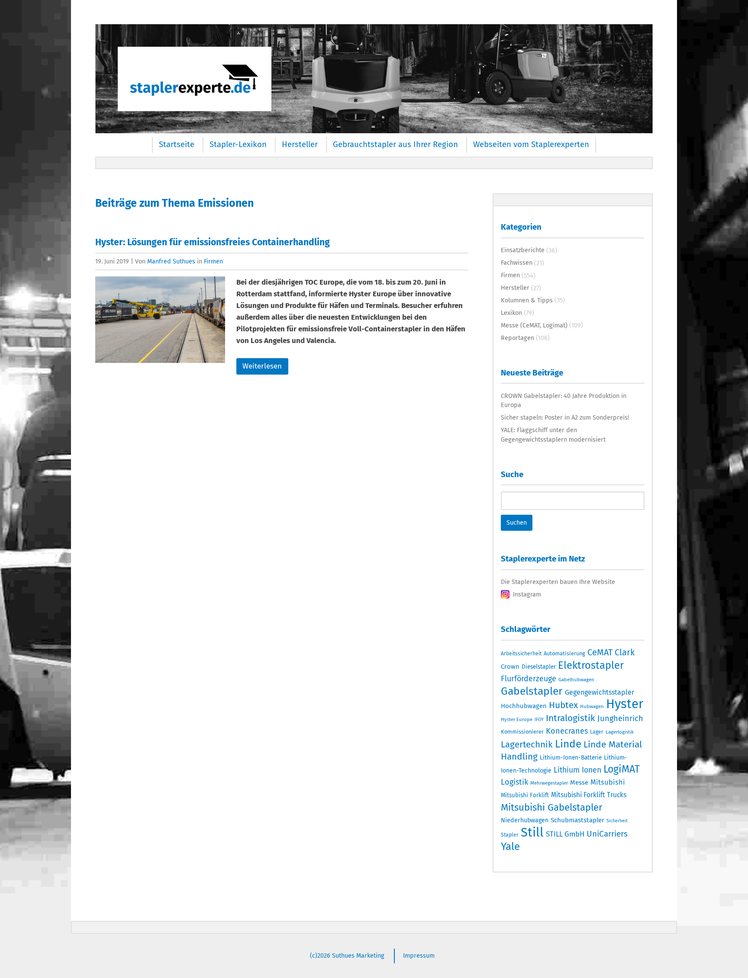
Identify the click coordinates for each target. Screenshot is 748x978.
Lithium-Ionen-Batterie (571, 757)
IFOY (539, 719)
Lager (596, 732)
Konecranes (567, 731)
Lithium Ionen (577, 770)
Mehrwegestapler (549, 783)
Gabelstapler (532, 691)
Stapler (510, 835)
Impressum (419, 955)
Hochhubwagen (524, 706)
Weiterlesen (262, 366)
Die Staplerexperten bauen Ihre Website (558, 582)
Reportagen (517, 338)
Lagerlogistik (620, 732)
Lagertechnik (527, 744)
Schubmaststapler (577, 820)
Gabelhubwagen (576, 680)
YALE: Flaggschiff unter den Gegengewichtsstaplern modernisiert (553, 434)
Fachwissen (516, 262)
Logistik (514, 782)
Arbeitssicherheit (521, 654)
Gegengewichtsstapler (599, 692)
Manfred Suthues (171, 261)
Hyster (624, 704)
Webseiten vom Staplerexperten (531, 144)
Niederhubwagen (524, 820)
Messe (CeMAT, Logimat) (534, 325)
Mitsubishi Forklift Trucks (588, 795)
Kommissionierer (522, 731)
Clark (625, 652)
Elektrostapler (591, 665)
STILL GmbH (565, 834)
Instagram (527, 594)
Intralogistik (570, 718)
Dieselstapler (539, 667)
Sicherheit (617, 821)
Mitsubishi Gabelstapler (552, 807)
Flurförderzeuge (528, 678)
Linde (568, 744)
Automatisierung (564, 653)
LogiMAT (621, 769)
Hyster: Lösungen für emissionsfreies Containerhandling (212, 242)
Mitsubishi (607, 782)
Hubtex (563, 705)
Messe (579, 782)
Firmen (213, 261)
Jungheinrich (620, 718)
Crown (510, 666)
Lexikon (511, 313)
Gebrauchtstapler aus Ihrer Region (395, 144)
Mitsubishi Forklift (525, 795)
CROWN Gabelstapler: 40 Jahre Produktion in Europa (563, 400)
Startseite (176, 144)
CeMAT (600, 652)
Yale (510, 846)
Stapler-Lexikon (238, 144)
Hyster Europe (516, 719)
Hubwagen (592, 706)
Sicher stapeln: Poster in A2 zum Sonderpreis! (565, 417)
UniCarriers (607, 834)
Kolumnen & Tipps (527, 300)
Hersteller (300, 144)
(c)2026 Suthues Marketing (347, 955)
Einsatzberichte (523, 250)
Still (532, 832)
